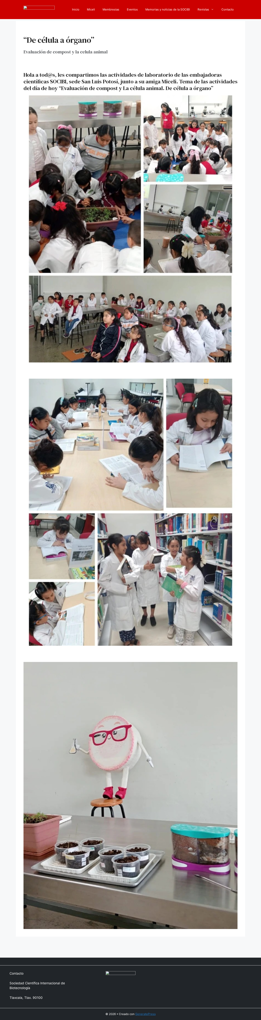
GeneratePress (145, 1014)
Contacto (227, 9)
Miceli (91, 9)
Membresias (111, 9)
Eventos (132, 9)
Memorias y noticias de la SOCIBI (167, 9)
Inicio (75, 9)
